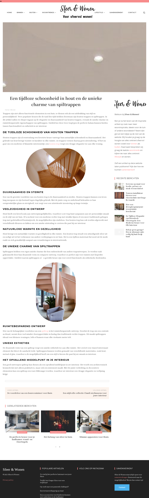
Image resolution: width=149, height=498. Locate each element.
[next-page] (59, 446)
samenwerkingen (121, 477)
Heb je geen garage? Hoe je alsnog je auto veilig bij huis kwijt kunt (135, 233)
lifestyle (118, 156)
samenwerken (128, 169)
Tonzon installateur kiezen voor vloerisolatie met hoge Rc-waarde (136, 196)
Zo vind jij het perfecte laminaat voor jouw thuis (56, 475)
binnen (134, 143)
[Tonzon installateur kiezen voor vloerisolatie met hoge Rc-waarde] (119, 195)
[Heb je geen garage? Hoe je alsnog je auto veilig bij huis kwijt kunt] (119, 232)
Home (7, 110)
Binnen (13, 110)
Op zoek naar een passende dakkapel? (54, 487)
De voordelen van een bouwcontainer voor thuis (29, 393)
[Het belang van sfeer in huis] (58, 421)
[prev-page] (55, 446)
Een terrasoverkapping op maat (52, 491)
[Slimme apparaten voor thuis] (94, 421)
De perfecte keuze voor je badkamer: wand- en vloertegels (22, 439)
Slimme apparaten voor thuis (94, 437)
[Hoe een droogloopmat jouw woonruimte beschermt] (119, 206)
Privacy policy (8, 480)
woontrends (134, 150)
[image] (130, 105)
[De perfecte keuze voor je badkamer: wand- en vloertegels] (22, 421)
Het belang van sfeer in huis (58, 437)
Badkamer (22, 432)
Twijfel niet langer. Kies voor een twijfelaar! (52, 481)
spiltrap (45, 331)
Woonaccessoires (58, 432)
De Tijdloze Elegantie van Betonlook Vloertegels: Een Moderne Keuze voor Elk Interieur (135, 220)
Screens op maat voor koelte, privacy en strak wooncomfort (135, 186)
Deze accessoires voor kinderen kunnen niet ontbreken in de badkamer (55, 496)
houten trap (54, 144)
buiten (117, 147)
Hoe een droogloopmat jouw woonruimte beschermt (134, 207)
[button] (144, 12)
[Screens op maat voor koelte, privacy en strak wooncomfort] (119, 186)
